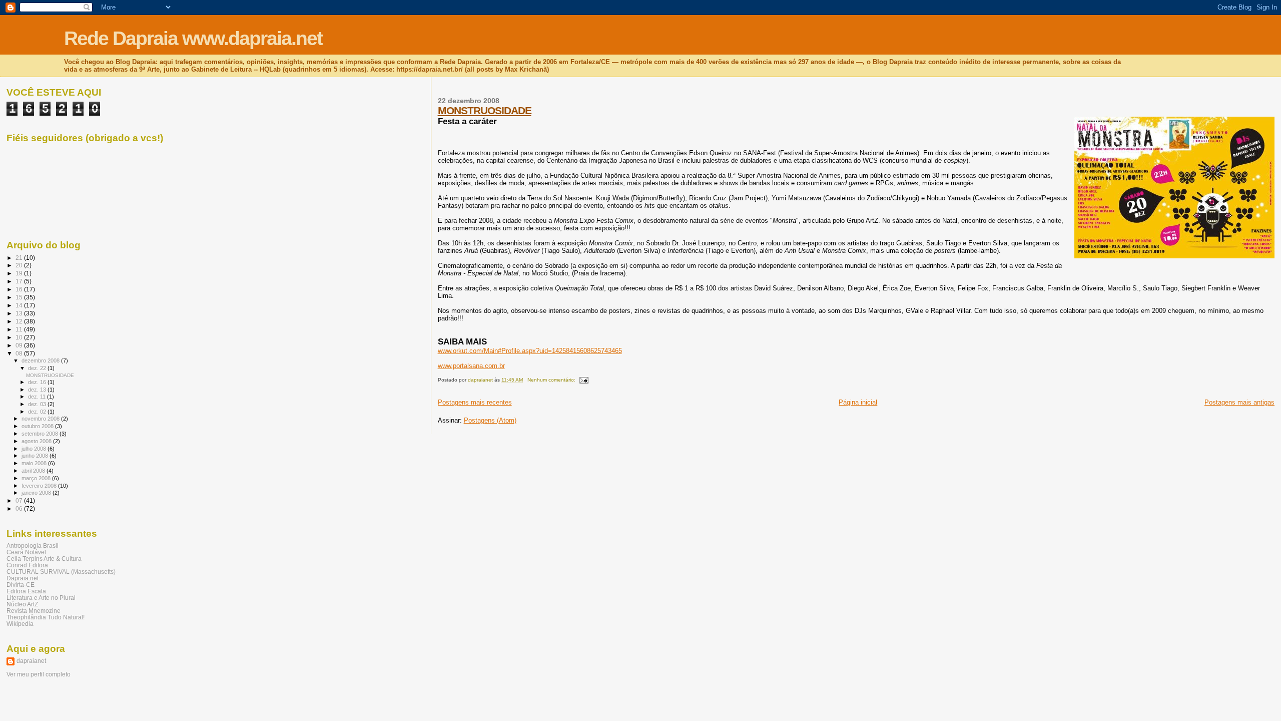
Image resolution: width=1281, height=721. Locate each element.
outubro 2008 (38, 426)
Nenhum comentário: (552, 380)
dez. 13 (38, 390)
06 (20, 508)
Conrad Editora (27, 565)
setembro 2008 (41, 434)
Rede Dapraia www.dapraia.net (193, 38)
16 (20, 289)
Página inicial (858, 402)
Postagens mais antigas (1239, 402)
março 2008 (37, 478)
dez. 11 (37, 397)
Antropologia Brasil (33, 545)
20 (20, 265)
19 (20, 273)
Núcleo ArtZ (22, 604)
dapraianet (31, 660)
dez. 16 (38, 382)
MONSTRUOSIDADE (484, 110)
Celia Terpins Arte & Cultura (44, 558)
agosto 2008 (37, 441)
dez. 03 (38, 404)
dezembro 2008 (41, 360)
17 (20, 281)
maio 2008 (35, 463)
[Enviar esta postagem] (583, 380)
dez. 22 (38, 368)
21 (20, 257)
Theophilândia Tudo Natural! (46, 617)
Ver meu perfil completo (39, 674)
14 (20, 305)
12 (20, 321)
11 (20, 329)
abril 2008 (34, 471)
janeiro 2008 (37, 493)
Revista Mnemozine (34, 610)
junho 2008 (36, 456)
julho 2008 (35, 449)
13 (20, 313)
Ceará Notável (26, 552)
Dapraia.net (23, 578)
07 (20, 500)
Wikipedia (20, 623)
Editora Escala (26, 591)
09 (20, 345)
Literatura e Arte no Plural (41, 597)
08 (20, 353)
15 (20, 297)
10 (20, 337)
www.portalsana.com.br (471, 366)
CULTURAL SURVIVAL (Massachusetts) (61, 571)
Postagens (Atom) (490, 420)
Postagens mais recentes (475, 402)
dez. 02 (38, 412)
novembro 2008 (41, 419)
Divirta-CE (21, 584)
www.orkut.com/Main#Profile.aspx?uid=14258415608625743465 (530, 350)
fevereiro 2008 (40, 486)
